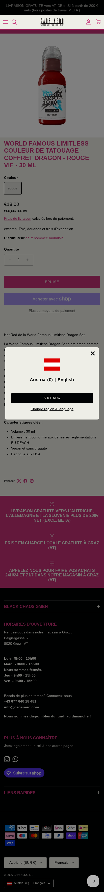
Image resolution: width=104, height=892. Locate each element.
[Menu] (5, 21)
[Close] (93, 353)
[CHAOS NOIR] (52, 22)
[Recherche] (16, 21)
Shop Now (52, 398)
